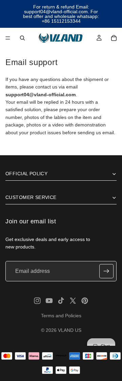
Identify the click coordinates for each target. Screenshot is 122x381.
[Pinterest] (85, 301)
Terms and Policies (61, 315)
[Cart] (113, 38)
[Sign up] (106, 271)
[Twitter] (73, 301)
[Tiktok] (61, 301)
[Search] (22, 38)
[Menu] (8, 38)
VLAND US (69, 330)
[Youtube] (49, 301)
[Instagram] (37, 301)
